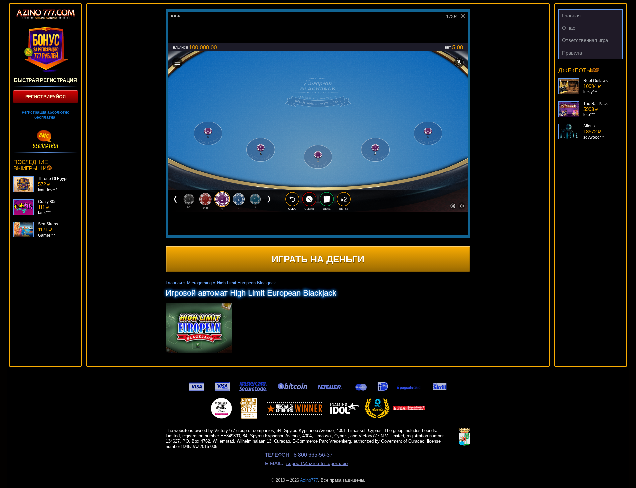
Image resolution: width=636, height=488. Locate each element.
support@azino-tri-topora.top (317, 463)
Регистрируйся (45, 96)
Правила (572, 53)
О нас (568, 28)
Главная (571, 15)
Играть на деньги (318, 259)
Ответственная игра (585, 40)
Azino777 (309, 480)
